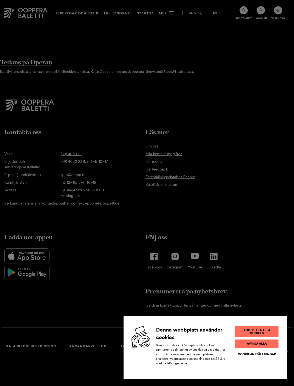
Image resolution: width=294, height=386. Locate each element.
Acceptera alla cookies (256, 331)
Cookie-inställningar (257, 354)
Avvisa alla (257, 343)
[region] (205, 347)
